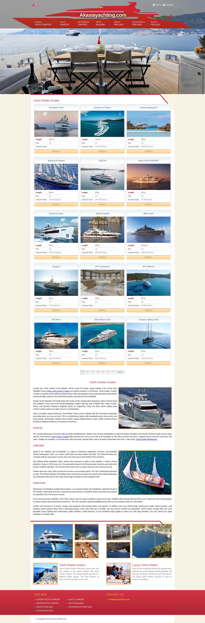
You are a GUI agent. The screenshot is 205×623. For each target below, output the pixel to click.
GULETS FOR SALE (44, 611)
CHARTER (64, 23)
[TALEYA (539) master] (102, 177)
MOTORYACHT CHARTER (47, 603)
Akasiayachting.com (103, 15)
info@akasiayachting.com (119, 599)
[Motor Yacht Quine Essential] (102, 230)
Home (158, 5)
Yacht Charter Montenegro (146, 439)
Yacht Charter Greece (72, 565)
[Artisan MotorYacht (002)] (149, 124)
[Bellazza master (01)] (149, 283)
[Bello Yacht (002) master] (149, 230)
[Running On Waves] (56, 177)
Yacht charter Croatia (59, 437)
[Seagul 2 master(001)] (56, 283)
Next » (120, 372)
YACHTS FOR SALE (44, 607)
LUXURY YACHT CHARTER (48, 599)
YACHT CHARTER (43, 23)
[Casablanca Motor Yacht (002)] (102, 283)
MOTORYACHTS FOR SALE (80, 607)
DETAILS (56, 151)
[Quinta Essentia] (56, 230)
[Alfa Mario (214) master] (56, 336)
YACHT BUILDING (76, 603)
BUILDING (100, 23)
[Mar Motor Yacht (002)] (56, 124)
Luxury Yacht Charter (145, 565)
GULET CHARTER (76, 599)
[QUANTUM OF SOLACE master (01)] (102, 124)
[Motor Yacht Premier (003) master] (149, 177)
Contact (169, 5)
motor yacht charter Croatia (58, 391)
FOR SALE (119, 23)
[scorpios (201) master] (149, 336)
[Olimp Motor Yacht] (102, 336)
